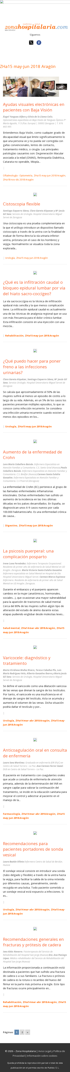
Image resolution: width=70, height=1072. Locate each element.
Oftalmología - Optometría (17, 175)
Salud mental (11, 628)
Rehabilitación (14, 335)
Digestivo (11, 525)
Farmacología (11, 813)
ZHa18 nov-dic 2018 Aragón (18, 179)
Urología (10, 257)
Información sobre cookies (42, 1055)
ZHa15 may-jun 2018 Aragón (49, 175)
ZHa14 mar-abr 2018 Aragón (38, 628)
